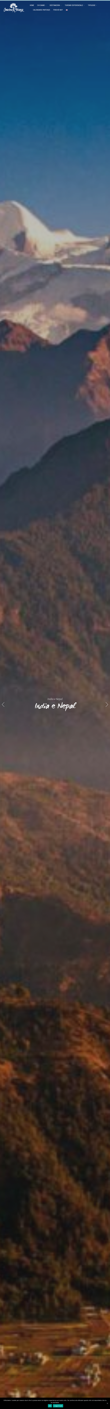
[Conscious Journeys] (14, 8)
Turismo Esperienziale (74, 5)
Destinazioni (55, 5)
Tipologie (91, 5)
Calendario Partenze (41, 10)
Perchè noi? (58, 10)
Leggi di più (58, 1406)
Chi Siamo (41, 5)
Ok (50, 1406)
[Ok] (107, 1403)
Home (32, 5)
